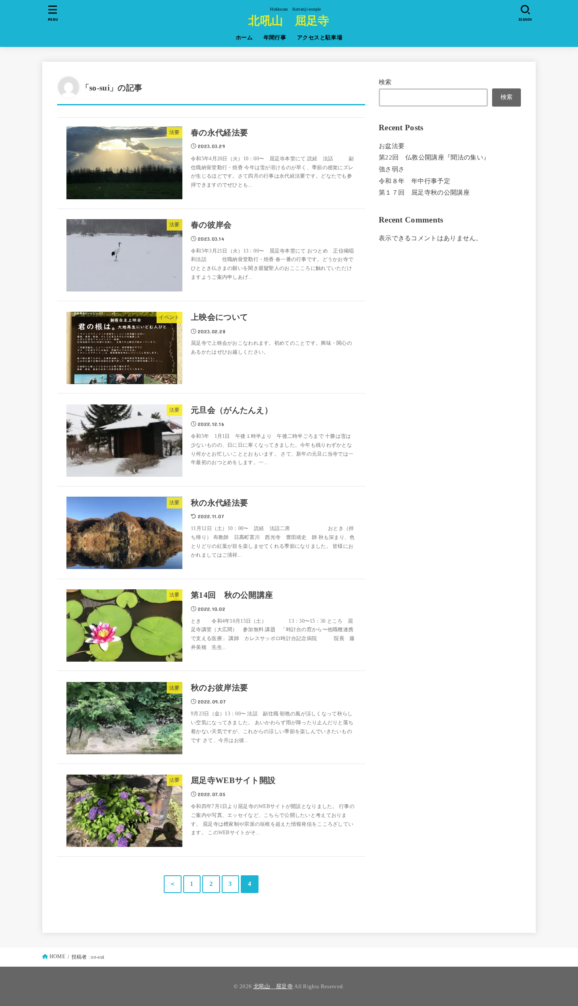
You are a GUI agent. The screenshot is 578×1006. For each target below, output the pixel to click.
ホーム (244, 38)
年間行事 (275, 38)
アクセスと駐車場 (319, 38)
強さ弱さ (392, 169)
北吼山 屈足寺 (288, 20)
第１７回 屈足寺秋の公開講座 (424, 192)
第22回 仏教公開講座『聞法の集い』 (434, 157)
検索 (385, 82)
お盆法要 (392, 145)
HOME (57, 956)
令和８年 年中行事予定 (414, 180)
